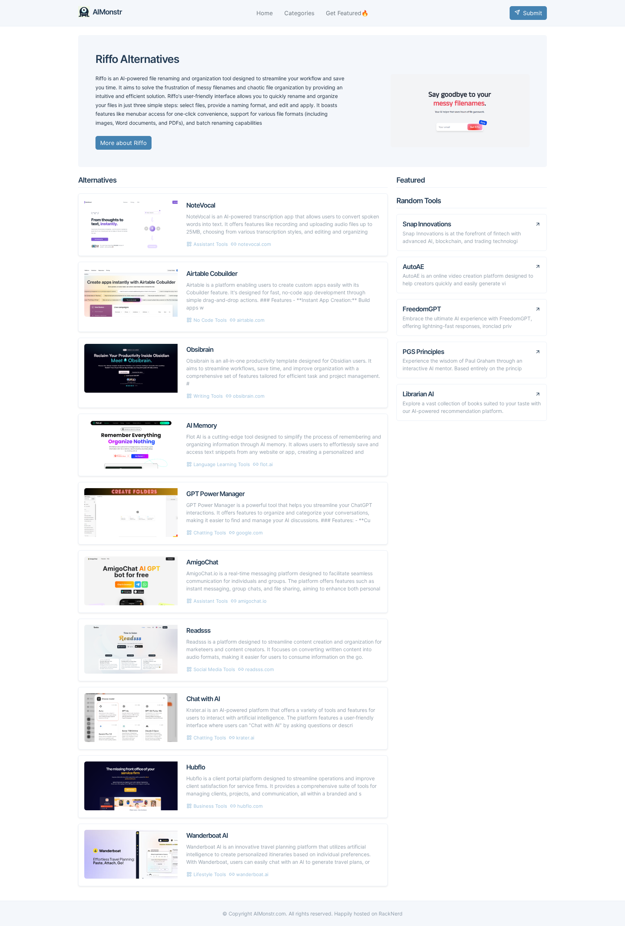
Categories (299, 13)
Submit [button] (532, 13)
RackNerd (391, 913)
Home (264, 13)
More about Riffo (123, 142)
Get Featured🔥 (347, 13)
